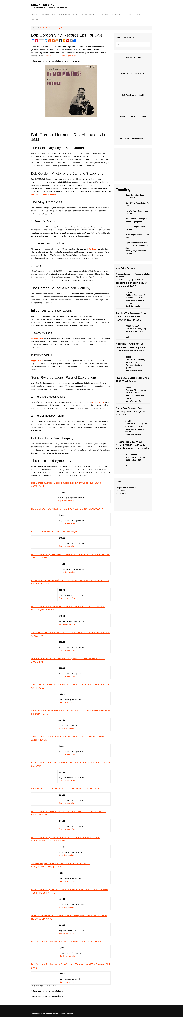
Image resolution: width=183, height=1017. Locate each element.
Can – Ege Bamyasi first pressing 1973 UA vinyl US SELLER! (130, 411)
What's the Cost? (123, 493)
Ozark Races (121, 490)
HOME (34, 15)
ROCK (117, 15)
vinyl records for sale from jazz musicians (62, 56)
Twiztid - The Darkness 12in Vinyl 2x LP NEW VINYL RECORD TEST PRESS (131, 316)
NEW (54, 15)
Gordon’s (92, 249)
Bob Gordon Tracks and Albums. (44, 194)
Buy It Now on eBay (66, 500)
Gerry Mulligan (37, 338)
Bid (127, 337)
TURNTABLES (64, 15)
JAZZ (101, 15)
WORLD (35, 20)
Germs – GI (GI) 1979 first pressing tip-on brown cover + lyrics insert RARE (132, 282)
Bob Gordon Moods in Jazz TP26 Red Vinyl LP (55, 531)
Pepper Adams (37, 360)
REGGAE (109, 15)
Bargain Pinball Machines (126, 488)
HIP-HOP (92, 15)
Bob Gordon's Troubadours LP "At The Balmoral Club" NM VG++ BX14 (67, 941)
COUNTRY (138, 15)
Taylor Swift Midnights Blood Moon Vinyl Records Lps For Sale (136, 245)
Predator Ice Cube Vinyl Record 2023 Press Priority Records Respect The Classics (132, 445)
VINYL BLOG (45, 15)
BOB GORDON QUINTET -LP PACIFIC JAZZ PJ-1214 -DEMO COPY (67, 509)
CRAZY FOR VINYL (43, 5)
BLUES (76, 15)
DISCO (84, 15)
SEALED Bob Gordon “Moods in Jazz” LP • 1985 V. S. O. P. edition (65, 788)
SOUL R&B (127, 15)
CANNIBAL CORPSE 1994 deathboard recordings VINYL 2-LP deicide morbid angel (132, 347)
